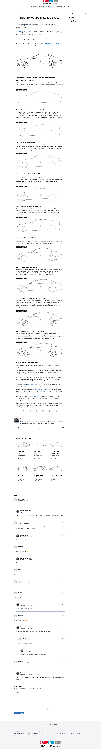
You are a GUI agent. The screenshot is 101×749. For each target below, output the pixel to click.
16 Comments (58, 20)
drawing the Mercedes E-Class (43, 389)
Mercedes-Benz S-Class (24, 31)
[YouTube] (72, 21)
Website (52, 709)
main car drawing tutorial (35, 396)
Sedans (36, 14)
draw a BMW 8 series (32, 384)
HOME (30, 6)
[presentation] (23, 445)
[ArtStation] (75, 21)
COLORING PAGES (61, 6)
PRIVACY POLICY (64, 733)
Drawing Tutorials (29, 14)
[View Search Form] (72, 6)
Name (16, 709)
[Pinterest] (70, 21)
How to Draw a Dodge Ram (21, 429)
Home (22, 14)
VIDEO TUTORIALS (50, 6)
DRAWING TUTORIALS (38, 6)
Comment (17, 692)
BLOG (68, 6)
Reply (63, 499)
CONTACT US (79, 733)
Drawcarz (53, 25)
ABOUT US (72, 733)
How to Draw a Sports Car (58, 429)
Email (34, 709)
